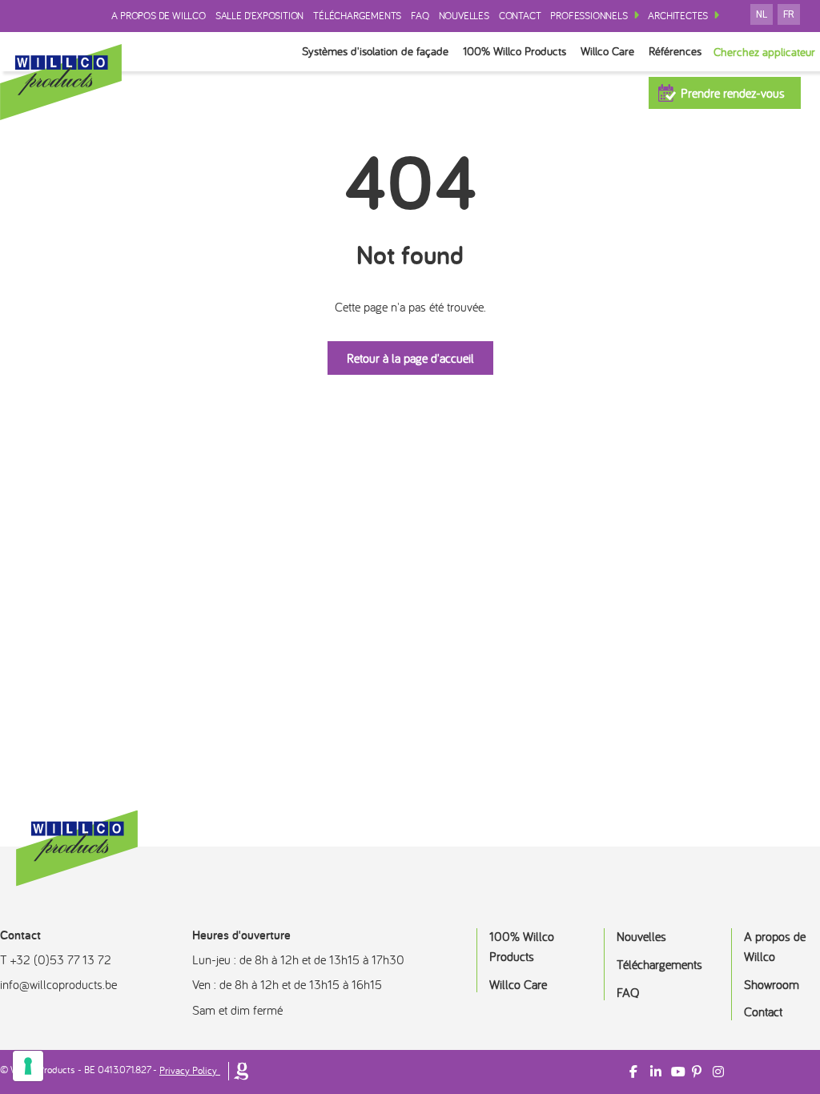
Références (675, 50)
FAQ (419, 15)
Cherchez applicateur (764, 51)
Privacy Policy (188, 1070)
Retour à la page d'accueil (410, 358)
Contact (520, 15)
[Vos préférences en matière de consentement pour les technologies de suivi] (28, 1066)
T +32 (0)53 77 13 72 (55, 959)
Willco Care (607, 50)
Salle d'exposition (259, 15)
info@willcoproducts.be (58, 984)
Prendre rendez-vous (733, 93)
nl (761, 14)
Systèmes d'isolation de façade (375, 50)
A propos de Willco (158, 15)
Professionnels (588, 15)
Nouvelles (464, 15)
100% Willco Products (514, 50)
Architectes (678, 15)
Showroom (771, 984)
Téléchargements (357, 15)
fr (788, 14)
